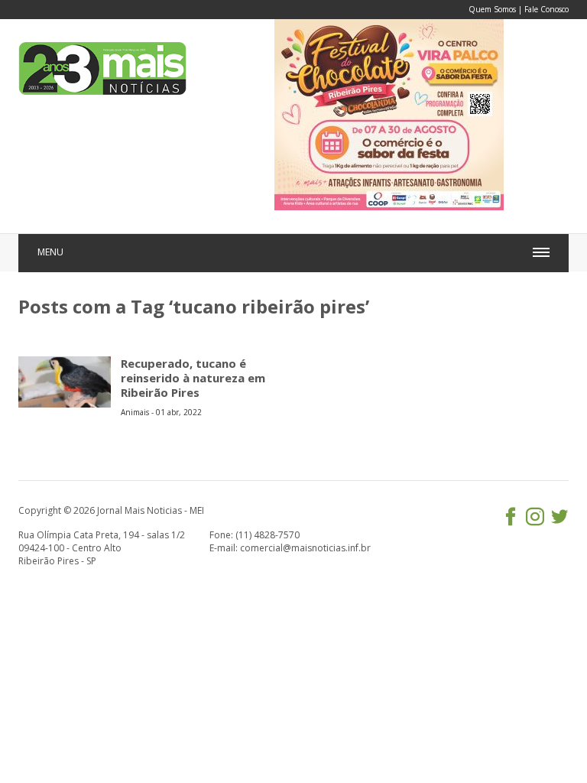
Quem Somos (492, 9)
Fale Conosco (546, 9)
